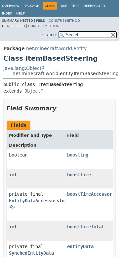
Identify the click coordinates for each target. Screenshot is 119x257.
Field (41, 20)
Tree (75, 6)
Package (31, 6)
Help (20, 13)
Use (64, 6)
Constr (55, 20)
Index (7, 13)
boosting (77, 154)
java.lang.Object (22, 68)
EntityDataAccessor (33, 200)
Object (32, 91)
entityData (80, 246)
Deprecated (94, 6)
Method (72, 20)
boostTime (79, 174)
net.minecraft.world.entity (56, 48)
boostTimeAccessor (89, 194)
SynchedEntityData (31, 253)
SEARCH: (49, 35)
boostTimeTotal (85, 226)
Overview (11, 6)
